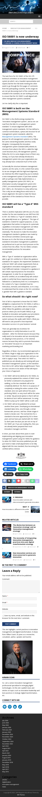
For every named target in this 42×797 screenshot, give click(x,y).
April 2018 (5, 767)
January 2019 (6, 760)
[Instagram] (10, 707)
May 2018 (5, 765)
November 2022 (7, 744)
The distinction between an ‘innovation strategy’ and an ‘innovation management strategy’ (24, 528)
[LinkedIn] (15, 707)
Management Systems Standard (15, 137)
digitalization (6, 782)
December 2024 (7, 734)
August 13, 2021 (9, 48)
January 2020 (6, 755)
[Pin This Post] (18, 481)
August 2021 (6, 748)
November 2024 (7, 737)
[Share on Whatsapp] (32, 481)
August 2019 (6, 758)
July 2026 (5, 720)
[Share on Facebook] (4, 481)
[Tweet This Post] (9, 481)
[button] (38, 16)
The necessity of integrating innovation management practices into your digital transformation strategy (24, 541)
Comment (6, 579)
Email (4, 602)
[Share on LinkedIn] (14, 481)
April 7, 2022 (18, 534)
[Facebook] (4, 707)
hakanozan (21, 48)
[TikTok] (20, 707)
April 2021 (5, 751)
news (4, 787)
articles (4, 780)
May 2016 (5, 772)
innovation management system (20, 488)
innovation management (10, 784)
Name (4, 596)
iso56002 (17, 492)
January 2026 (6, 727)
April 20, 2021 (18, 560)
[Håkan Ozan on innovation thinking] (21, 13)
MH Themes (21, 795)
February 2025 (7, 730)
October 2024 (6, 739)
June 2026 (5, 723)
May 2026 (5, 725)
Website (5, 609)
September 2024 (7, 741)
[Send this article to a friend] (23, 481)
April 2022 (5, 746)
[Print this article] (28, 481)
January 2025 (6, 732)
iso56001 (7, 492)
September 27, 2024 (20, 547)
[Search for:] (21, 21)
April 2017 (5, 769)
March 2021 (6, 753)
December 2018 (7, 762)
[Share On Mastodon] (37, 481)
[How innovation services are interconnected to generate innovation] (6, 555)
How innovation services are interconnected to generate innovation (24, 555)
